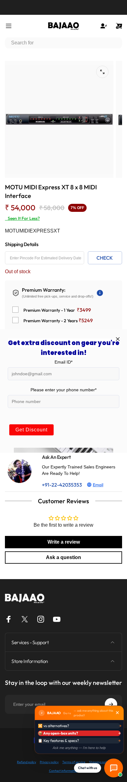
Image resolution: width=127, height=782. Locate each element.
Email (98, 485)
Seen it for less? (22, 218)
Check (104, 258)
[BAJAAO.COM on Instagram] (40, 619)
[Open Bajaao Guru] (113, 768)
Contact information (63, 771)
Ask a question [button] (63, 557)
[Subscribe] (111, 704)
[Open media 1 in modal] (102, 72)
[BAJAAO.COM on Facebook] (8, 619)
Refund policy (26, 762)
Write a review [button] (63, 542)
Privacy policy (49, 762)
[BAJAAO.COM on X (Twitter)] (24, 619)
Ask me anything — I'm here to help (79, 748)
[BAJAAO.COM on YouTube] (56, 619)
